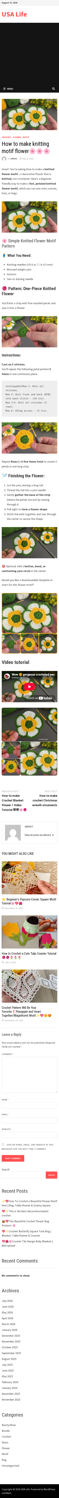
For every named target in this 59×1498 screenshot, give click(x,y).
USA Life (14, 14)
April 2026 (7, 1318)
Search (6, 1169)
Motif (26, 137)
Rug (4, 1460)
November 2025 (11, 1341)
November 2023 (11, 1399)
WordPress (49, 1489)
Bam (8, 1493)
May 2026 (7, 1312)
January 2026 (9, 1330)
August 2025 (9, 1359)
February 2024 (10, 1382)
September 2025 (11, 1353)
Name (5, 1099)
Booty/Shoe (9, 1425)
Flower (17, 137)
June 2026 (8, 1306)
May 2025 (7, 1376)
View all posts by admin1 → (39, 834)
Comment (8, 1054)
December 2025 (11, 1335)
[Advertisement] (29, 53)
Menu (10, 88)
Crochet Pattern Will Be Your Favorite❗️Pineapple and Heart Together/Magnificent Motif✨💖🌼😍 (27, 1011)
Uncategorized (10, 1465)
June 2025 (8, 1370)
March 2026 (8, 1324)
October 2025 (10, 1347)
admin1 (14, 158)
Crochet (6, 137)
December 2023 (11, 1394)
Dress (5, 1442)
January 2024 (9, 1388)
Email (6, 1114)
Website (6, 1129)
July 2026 (7, 1301)
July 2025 (7, 1364)
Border (6, 1431)
